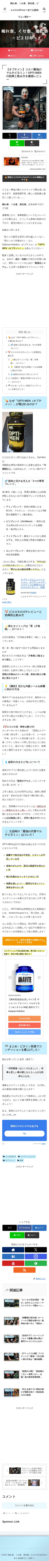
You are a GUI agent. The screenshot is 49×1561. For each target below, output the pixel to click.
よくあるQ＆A (10, 1156)
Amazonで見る (24, 1018)
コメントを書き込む (24, 1505)
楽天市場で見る (24, 1025)
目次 (21, 332)
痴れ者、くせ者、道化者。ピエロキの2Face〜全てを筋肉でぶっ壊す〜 (24, 10)
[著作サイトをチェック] (13, 1249)
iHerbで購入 (7, 602)
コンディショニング (27, 1156)
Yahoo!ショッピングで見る (25, 1032)
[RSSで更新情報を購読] (24, 1270)
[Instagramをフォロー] (36, 1256)
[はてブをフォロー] (13, 1256)
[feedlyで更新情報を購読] (36, 1263)
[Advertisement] (24, 300)
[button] (32, 143)
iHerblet (33, 593)
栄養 (21, 1160)
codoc (43, 1143)
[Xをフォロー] (36, 1249)
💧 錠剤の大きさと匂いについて (24, 374)
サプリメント (10, 1160)
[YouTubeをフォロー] (13, 1263)
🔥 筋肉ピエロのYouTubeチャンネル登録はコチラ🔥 (24, 178)
